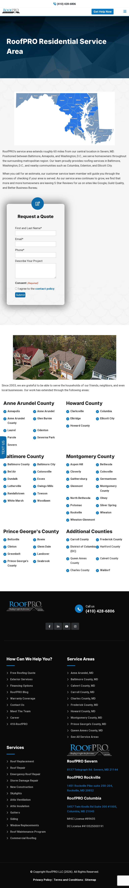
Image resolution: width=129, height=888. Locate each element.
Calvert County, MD (83, 685)
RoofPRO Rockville (83, 777)
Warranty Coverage (22, 698)
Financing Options (21, 685)
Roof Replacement (22, 761)
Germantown (108, 478)
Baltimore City (46, 464)
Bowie (41, 539)
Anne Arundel (45, 411)
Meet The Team (20, 711)
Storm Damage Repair (24, 780)
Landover (43, 553)
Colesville (106, 471)
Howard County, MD (83, 711)
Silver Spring (108, 505)
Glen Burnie (44, 418)
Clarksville (77, 411)
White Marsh (16, 500)
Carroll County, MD (82, 692)
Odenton (42, 430)
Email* (19, 239)
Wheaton (105, 512)
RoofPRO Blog (19, 692)
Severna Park (46, 437)
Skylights (16, 793)
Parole (12, 437)
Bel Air (12, 471)
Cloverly (75, 471)
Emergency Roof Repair (25, 774)
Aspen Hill (76, 464)
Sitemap (90, 879)
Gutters (15, 812)
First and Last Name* (28, 228)
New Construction (21, 787)
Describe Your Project (28, 261)
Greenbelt (14, 553)
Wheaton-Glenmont (82, 519)
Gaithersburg (78, 478)
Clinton (12, 546)
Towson (42, 493)
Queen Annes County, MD (87, 730)
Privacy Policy (42, 879)
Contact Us (17, 704)
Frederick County (111, 539)
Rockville (76, 512)
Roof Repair (17, 767)
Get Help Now (103, 11)
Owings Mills (45, 486)
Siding (14, 819)
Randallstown (16, 493)
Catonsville (44, 471)
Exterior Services (21, 679)
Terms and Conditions (68, 879)
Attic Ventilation (20, 799)
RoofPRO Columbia (84, 798)
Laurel (12, 430)
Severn (12, 444)
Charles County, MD (83, 698)
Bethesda (106, 464)
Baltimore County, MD (84, 679)
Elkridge (75, 418)
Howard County (80, 425)
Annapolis (14, 411)
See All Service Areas (85, 736)
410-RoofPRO (19, 724)
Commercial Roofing (23, 838)
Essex (41, 478)
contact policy (44, 288)
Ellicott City (107, 418)
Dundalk (13, 478)
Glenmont (76, 486)
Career (14, 717)
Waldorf (105, 570)
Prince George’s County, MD (88, 724)
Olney (103, 498)
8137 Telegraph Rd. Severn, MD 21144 (92, 769)
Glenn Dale (44, 546)
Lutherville (14, 486)
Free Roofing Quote (22, 673)
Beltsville (13, 539)
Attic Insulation (19, 806)
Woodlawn (43, 500)
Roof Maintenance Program (28, 831)
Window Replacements (24, 825)
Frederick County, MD (84, 704)
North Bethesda (80, 498)
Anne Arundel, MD (82, 673)
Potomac (76, 505)
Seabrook (43, 561)
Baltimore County (19, 464)
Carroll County (79, 539)
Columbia (106, 411)
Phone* (19, 250)
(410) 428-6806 (66, 4)
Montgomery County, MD (86, 717)
